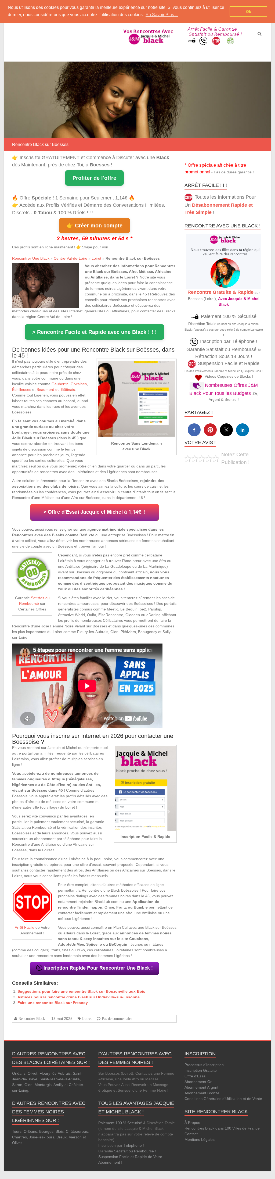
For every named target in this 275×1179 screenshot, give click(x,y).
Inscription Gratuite (200, 1070)
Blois (60, 1131)
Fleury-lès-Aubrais (55, 1073)
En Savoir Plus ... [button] (162, 14)
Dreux (61, 1137)
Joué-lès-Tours (41, 1137)
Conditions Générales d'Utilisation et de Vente (223, 1098)
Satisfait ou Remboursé (134, 1151)
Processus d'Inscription (204, 1065)
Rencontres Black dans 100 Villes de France (222, 1128)
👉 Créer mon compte (94, 225)
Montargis (43, 1084)
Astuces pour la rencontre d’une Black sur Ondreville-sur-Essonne (78, 997)
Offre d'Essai (195, 1076)
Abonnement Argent (201, 1087)
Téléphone (133, 1145)
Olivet (32, 1073)
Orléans (19, 1073)
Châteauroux (77, 1131)
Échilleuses (21, 389)
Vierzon (75, 1137)
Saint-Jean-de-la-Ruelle (59, 1079)
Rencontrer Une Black (30, 258)
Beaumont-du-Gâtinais (56, 389)
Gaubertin (60, 384)
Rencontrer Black (32, 1018)
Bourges (46, 1131)
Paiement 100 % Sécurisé (120, 1123)
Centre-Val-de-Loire (70, 258)
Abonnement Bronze (201, 1093)
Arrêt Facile (24, 927)
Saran (17, 1084)
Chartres (19, 1137)
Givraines (79, 384)
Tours (16, 1131)
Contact (191, 1134)
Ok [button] (248, 11)
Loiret (96, 258)
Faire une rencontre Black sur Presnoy (52, 1003)
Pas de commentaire (117, 1018)
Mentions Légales (199, 1139)
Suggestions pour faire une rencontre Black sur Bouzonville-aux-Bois (81, 991)
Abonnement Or (198, 1082)
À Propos (192, 1122)
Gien (28, 1084)
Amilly (58, 1084)
